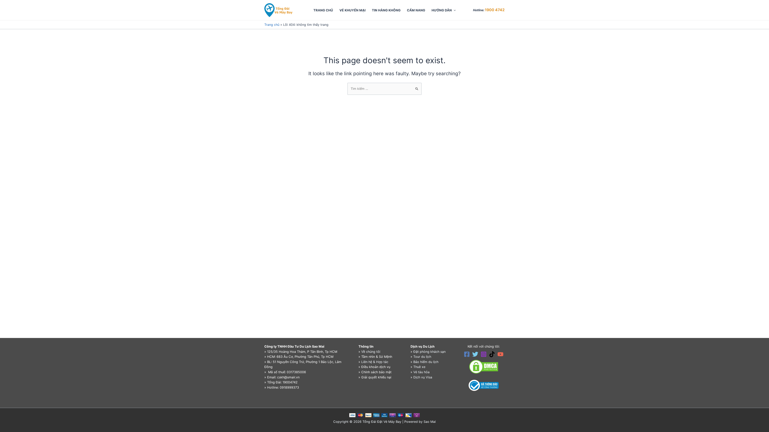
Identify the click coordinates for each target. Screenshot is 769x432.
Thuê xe (419, 367)
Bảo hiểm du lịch (425, 362)
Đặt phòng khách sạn (429, 352)
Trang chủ (271, 25)
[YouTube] (500, 354)
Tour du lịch (422, 357)
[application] (454, 10)
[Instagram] (484, 354)
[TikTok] (492, 354)
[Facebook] (467, 354)
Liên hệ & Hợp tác (374, 362)
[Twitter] (475, 354)
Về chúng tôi (370, 352)
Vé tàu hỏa (421, 372)
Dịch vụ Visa (422, 377)
